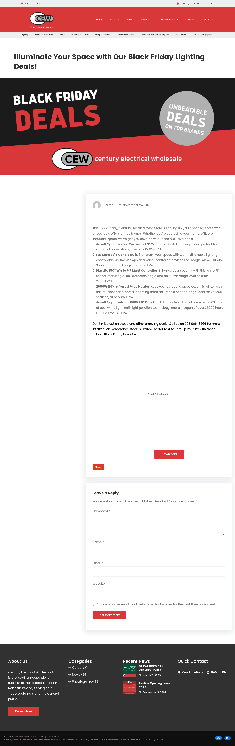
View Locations (192, 672)
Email (98, 563)
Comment (101, 511)
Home (99, 19)
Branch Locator (169, 19)
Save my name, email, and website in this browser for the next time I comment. (156, 604)
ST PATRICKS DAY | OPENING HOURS (152, 668)
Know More (23, 711)
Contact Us (207, 19)
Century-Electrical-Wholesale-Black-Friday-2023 (122, 454)
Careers (189, 19)
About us (114, 19)
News (129, 19)
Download (169, 454)
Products (145, 19)
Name (98, 542)
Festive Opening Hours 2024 (155, 685)
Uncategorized (83, 682)
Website (99, 583)
